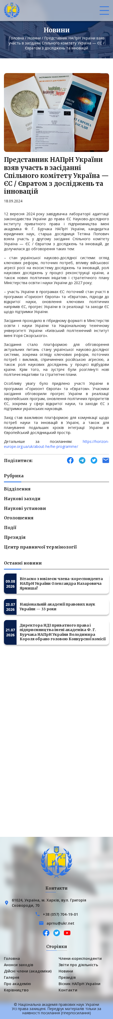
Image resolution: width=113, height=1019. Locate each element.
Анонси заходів (18, 964)
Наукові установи (25, 508)
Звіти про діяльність (78, 964)
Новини (34, 37)
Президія (14, 537)
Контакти (68, 989)
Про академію (17, 983)
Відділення (17, 488)
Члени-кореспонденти (80, 958)
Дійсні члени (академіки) (28, 971)
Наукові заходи (22, 498)
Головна (16, 37)
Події (10, 527)
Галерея (11, 977)
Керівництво (16, 989)
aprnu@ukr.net (60, 923)
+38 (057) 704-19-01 (60, 914)
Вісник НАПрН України (79, 983)
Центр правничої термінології (40, 547)
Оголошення (18, 517)
